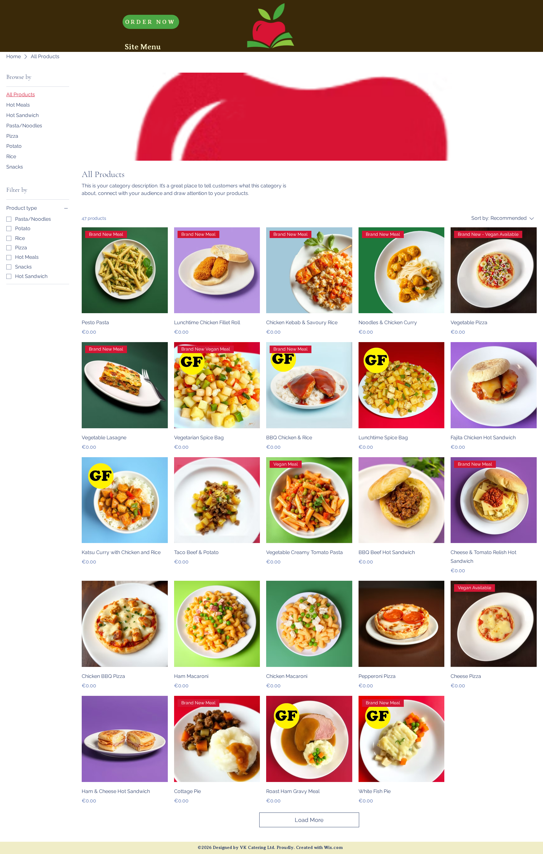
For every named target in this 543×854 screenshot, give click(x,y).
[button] (143, 47)
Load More (309, 820)
